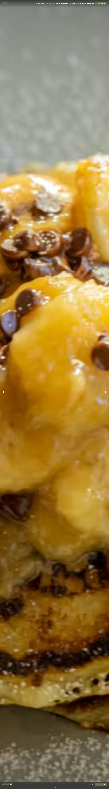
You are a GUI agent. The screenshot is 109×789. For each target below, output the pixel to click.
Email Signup (101, 784)
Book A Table (101, 3)
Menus (43, 3)
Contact (91, 784)
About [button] (38, 3)
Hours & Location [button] (75, 3)
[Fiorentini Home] (4, 3)
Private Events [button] (64, 3)
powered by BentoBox (54, 787)
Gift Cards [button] (90, 3)
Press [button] (84, 3)
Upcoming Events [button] (52, 3)
